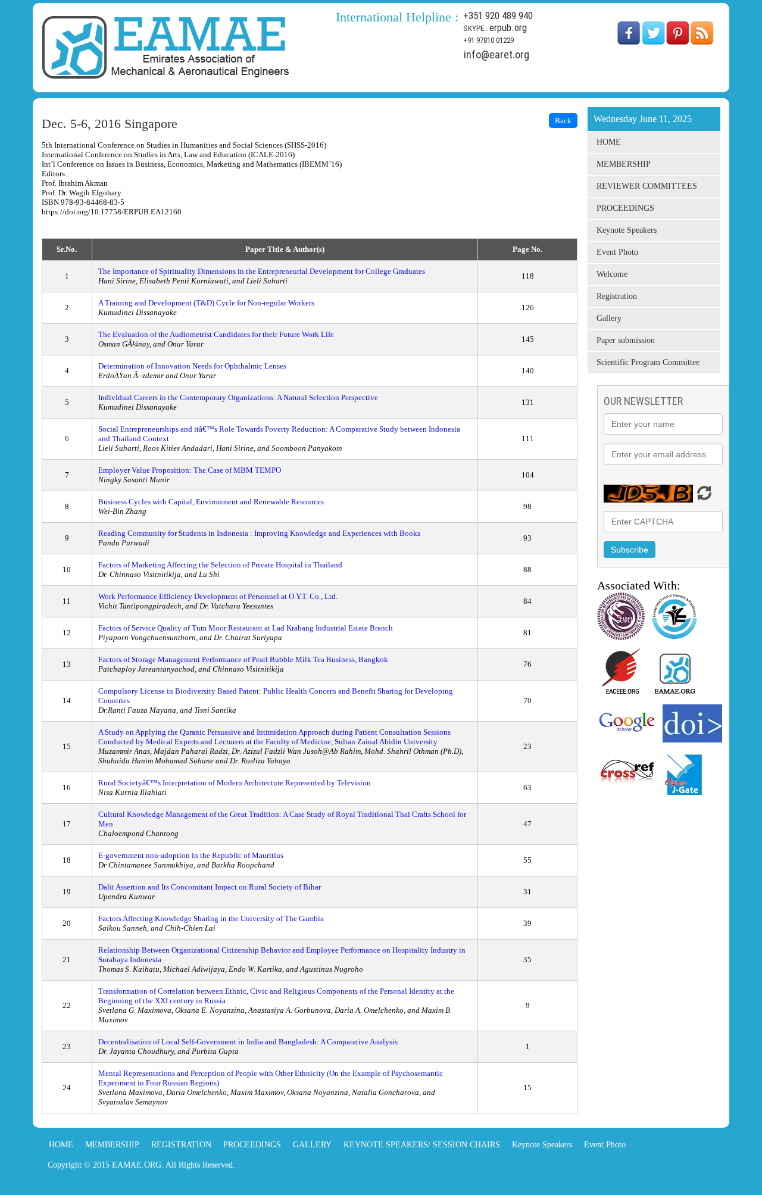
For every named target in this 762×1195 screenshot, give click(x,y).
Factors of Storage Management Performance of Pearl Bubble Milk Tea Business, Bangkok (243, 659)
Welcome (612, 274)
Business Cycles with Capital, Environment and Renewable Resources (211, 501)
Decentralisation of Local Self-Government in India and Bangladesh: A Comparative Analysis (248, 1041)
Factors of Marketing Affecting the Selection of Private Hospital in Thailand (220, 564)
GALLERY (312, 1144)
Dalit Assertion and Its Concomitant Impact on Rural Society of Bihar (209, 886)
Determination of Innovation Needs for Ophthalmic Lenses (192, 365)
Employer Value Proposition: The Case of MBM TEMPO (189, 470)
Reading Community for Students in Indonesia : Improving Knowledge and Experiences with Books (259, 533)
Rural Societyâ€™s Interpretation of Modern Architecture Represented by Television (234, 782)
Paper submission (626, 340)
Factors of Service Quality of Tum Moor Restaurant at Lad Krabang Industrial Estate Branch (245, 627)
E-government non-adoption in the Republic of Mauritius (190, 855)
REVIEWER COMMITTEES (647, 186)
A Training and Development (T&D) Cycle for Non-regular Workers (206, 302)
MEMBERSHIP (624, 164)
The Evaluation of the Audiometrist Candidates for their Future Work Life (216, 334)
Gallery (609, 318)
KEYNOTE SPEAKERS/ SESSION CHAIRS (421, 1144)
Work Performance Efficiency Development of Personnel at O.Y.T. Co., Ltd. (218, 596)
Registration (617, 296)
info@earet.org (496, 54)
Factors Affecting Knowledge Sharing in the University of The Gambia (211, 918)
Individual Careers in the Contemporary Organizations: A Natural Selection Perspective (238, 397)
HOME (609, 142)
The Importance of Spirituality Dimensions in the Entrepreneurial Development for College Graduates (261, 271)
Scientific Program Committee (648, 362)
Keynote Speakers (627, 230)
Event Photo (617, 252)
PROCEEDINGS (625, 208)
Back (563, 120)
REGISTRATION (181, 1144)
